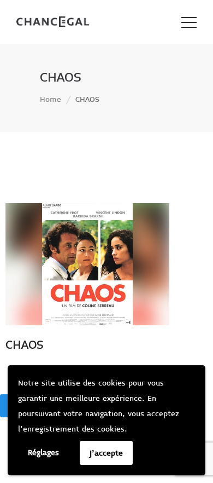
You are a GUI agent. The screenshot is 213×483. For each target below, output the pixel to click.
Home (50, 99)
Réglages (43, 452)
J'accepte (106, 453)
